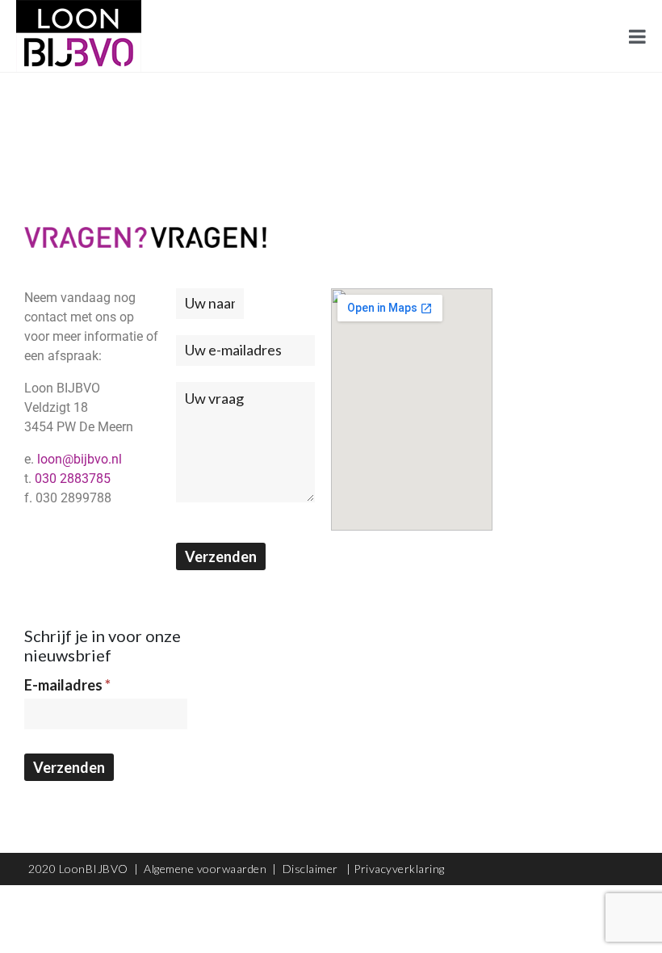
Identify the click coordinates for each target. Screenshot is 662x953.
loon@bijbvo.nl (79, 459)
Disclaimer (312, 868)
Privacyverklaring (399, 868)
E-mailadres (67, 685)
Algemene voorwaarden (205, 868)
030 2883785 (73, 478)
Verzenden (221, 556)
